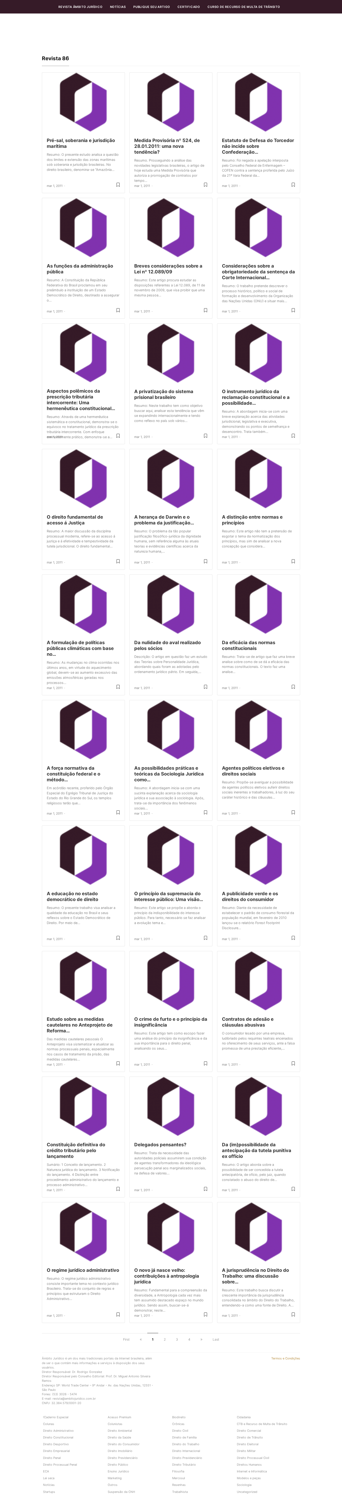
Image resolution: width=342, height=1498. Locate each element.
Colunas (48, 1424)
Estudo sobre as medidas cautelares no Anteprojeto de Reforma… (80, 1025)
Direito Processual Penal (60, 1464)
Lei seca (48, 1478)
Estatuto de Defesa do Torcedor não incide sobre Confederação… (258, 146)
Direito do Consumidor (124, 1444)
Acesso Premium (119, 1417)
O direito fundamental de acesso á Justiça (75, 520)
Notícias (118, 7)
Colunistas (115, 1424)
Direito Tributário (184, 1464)
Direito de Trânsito (250, 1437)
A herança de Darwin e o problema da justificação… (164, 520)
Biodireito (179, 1417)
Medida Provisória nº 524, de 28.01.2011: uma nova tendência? (167, 146)
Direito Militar (246, 1451)
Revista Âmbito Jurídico (80, 7)
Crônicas (178, 1424)
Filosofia (178, 1471)
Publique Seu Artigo (151, 7)
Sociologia (244, 1485)
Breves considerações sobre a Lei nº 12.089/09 (168, 269)
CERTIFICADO (189, 7)
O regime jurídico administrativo (83, 1270)
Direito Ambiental (120, 1430)
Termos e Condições (285, 1358)
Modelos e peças (249, 1478)
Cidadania (244, 1417)
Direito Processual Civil (253, 1458)
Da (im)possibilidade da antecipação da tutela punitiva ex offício (256, 1150)
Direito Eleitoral (247, 1444)
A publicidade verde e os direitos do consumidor (250, 896)
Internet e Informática (252, 1471)
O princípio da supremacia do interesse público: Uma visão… (168, 896)
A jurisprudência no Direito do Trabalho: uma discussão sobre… (255, 1276)
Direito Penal (52, 1458)
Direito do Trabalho (185, 1444)
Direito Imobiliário (120, 1451)
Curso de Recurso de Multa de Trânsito (244, 7)
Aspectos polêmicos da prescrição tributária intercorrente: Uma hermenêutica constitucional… (81, 399)
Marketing (115, 1478)
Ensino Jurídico (118, 1471)
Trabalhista (180, 1492)
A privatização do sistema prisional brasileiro (163, 394)
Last (216, 1339)
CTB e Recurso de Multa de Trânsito (262, 1424)
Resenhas (179, 1485)
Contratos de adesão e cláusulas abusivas (248, 1022)
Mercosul (178, 1478)
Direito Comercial (249, 1430)
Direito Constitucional (58, 1437)
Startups (49, 1492)
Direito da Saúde (119, 1437)
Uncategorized (247, 1492)
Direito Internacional (186, 1451)
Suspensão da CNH (121, 1492)
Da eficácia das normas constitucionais (248, 645)
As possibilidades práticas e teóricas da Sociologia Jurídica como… (169, 773)
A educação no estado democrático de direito (72, 896)
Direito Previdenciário (123, 1458)
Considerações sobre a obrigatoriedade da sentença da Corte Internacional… (258, 271)
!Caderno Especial (55, 1417)
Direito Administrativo (58, 1430)
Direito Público (118, 1464)
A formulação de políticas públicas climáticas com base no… (80, 648)
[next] (201, 1339)
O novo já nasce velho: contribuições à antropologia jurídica (166, 1276)
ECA (46, 1471)
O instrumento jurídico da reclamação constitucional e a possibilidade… (256, 397)
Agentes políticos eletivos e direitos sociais (253, 771)
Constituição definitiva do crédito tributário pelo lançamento (76, 1150)
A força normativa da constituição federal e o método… (73, 773)
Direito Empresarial (56, 1451)
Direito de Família (184, 1437)
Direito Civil (180, 1430)
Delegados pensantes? (160, 1144)
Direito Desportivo (56, 1444)
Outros (112, 1485)
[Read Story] (118, 186)
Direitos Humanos (249, 1464)
